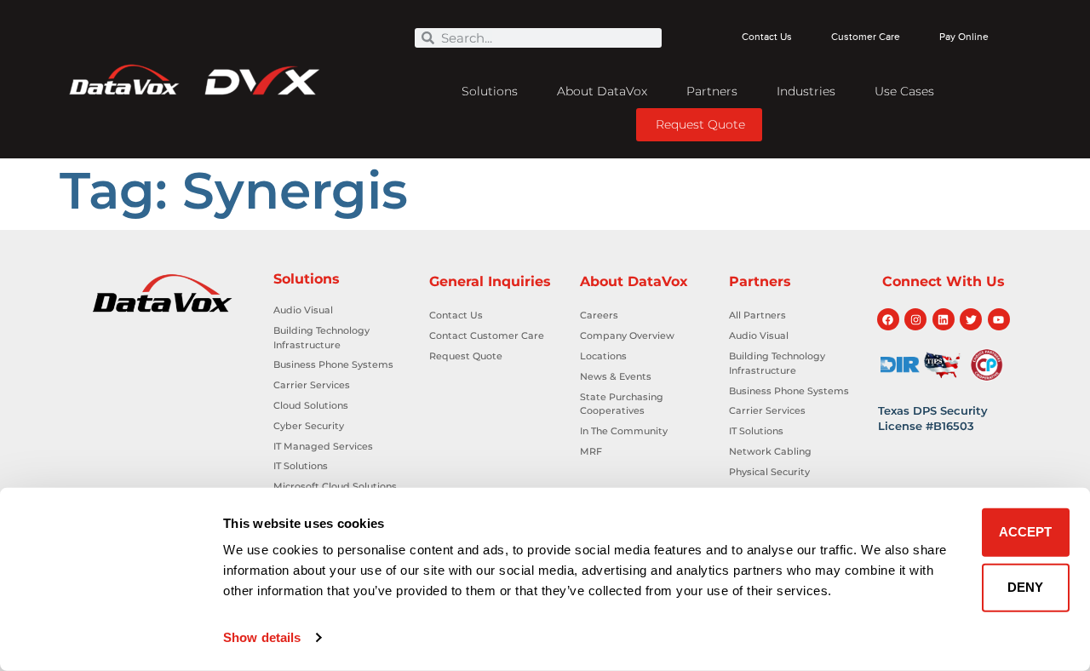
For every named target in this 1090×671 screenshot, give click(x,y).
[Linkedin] (943, 319)
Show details (262, 637)
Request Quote (700, 124)
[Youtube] (999, 319)
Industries (806, 91)
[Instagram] (915, 319)
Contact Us (767, 37)
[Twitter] (971, 319)
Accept (1025, 532)
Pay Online (964, 37)
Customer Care (865, 37)
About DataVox (602, 91)
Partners (711, 91)
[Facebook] (888, 319)
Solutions (490, 91)
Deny (1025, 587)
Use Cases (904, 91)
